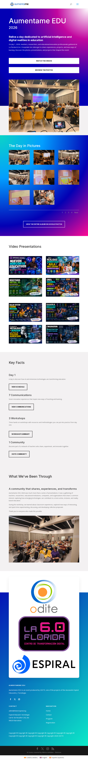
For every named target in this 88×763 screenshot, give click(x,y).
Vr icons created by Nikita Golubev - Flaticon (44, 752)
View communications (21, 407)
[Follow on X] (15, 699)
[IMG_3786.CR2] (19, 184)
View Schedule (18, 387)
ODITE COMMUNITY (19, 454)
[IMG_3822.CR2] (44, 204)
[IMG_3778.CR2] (19, 164)
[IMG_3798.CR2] (19, 204)
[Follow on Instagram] (19, 699)
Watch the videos (44, 61)
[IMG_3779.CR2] (44, 164)
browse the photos (44, 70)
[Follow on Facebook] (10, 699)
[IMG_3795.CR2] (68, 184)
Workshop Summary (21, 434)
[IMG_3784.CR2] (68, 164)
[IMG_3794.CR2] (44, 184)
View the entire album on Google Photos (44, 224)
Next (76, 212)
